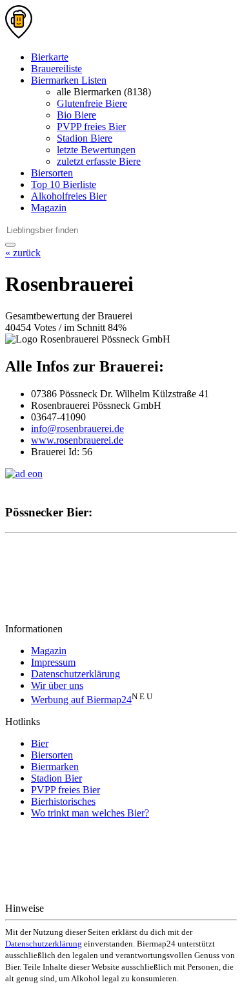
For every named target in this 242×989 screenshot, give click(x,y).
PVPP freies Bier (91, 126)
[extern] (87, 908)
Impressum (53, 662)
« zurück (23, 252)
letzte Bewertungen (96, 149)
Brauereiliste (56, 68)
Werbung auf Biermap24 (81, 699)
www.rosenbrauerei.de (77, 440)
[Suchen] (10, 245)
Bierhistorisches (63, 801)
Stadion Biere (84, 138)
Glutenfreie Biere (92, 103)
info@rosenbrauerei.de (77, 428)
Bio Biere (76, 114)
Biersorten (52, 172)
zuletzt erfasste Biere (99, 161)
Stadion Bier (56, 778)
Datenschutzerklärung (75, 673)
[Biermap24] (18, 35)
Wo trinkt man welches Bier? (90, 812)
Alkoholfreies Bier (68, 196)
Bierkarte (49, 57)
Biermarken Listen (68, 80)
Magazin (48, 207)
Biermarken (55, 766)
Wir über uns (57, 685)
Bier (39, 743)
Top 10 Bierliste (63, 184)
